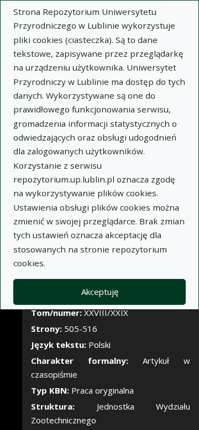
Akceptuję (99, 291)
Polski (99, 344)
